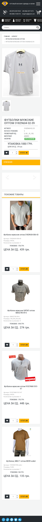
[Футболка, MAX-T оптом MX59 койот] (21, 442)
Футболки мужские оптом (15, 39)
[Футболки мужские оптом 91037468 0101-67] (21, 367)
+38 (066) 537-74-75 (28, 11)
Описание (8, 162)
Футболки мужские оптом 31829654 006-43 (21, 234)
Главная (7, 36)
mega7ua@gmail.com (28, 14)
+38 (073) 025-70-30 (15, 11)
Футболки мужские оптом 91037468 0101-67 (21, 387)
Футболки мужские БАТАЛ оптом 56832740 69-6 (21, 311)
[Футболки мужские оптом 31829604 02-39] (21, 73)
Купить (23, 153)
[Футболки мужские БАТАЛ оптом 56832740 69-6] (21, 291)
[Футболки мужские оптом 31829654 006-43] (21, 215)
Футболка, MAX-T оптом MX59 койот (21, 461)
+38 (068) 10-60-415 (15, 14)
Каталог (14, 36)
